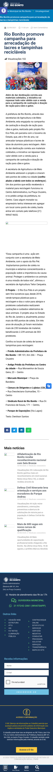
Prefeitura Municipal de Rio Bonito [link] (15, 11)
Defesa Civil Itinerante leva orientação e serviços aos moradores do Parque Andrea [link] (32, 492)
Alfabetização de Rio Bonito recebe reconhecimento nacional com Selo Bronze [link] (31, 459)
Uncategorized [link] (42, 11)
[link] (3, 10)
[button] (7, 430)
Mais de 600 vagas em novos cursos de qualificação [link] (30, 527)
